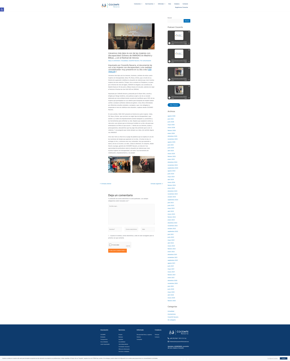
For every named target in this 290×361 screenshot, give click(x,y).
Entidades (102, 337)
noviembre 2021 (172, 257)
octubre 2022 (172, 228)
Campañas (139, 339)
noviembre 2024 (173, 165)
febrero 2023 (172, 217)
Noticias (139, 337)
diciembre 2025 (172, 136)
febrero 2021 (171, 274)
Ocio (169, 4)
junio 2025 (171, 148)
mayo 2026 (171, 124)
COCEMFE (102, 334)
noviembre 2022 (173, 225)
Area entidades (104, 341)
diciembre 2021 (172, 254)
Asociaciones (172, 314)
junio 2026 (171, 122)
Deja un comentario (114, 60)
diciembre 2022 (172, 223)
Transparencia (103, 339)
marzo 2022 (171, 246)
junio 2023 (171, 205)
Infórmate (161, 4)
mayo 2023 (171, 208)
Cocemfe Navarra (134, 60)
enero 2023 (171, 220)
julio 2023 (171, 202)
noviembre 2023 (173, 194)
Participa (157, 334)
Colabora (176, 4)
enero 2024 (171, 188)
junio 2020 (171, 289)
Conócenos (137, 4)
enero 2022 (171, 251)
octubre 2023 (172, 197)
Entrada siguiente (157, 183)
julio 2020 (171, 286)
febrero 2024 (172, 185)
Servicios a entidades (124, 351)
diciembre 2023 (172, 191)
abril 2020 (171, 295)
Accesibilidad (122, 341)
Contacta (157, 337)
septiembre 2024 (173, 168)
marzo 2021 (171, 272)
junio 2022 (171, 237)
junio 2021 (171, 266)
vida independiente (123, 344)
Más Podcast (174, 105)
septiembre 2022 (173, 231)
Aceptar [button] (283, 358)
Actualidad (124, 60)
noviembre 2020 (173, 283)
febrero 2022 (172, 249)
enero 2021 (171, 277)
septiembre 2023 (173, 199)
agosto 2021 (171, 263)
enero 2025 (171, 159)
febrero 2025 (172, 156)
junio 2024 (171, 173)
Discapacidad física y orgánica (144, 334)
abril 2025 (171, 150)
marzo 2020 (171, 298)
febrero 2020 (172, 300)
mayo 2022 (171, 240)
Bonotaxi (121, 337)
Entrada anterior (105, 183)
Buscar (170, 18)
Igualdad (121, 339)
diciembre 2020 (172, 280)
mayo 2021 (171, 269)
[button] (2, 9)
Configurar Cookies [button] (272, 358)
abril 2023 (171, 211)
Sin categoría (172, 320)
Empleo (120, 334)
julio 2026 (171, 119)
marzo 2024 (171, 182)
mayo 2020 (171, 292)
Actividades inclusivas (124, 346)
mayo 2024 (171, 176)
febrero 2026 (172, 130)
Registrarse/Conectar (181, 7)
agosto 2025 (171, 142)
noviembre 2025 (173, 139)
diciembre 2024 (172, 162)
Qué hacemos (149, 4)
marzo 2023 (171, 214)
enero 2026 (171, 133)
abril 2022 (171, 243)
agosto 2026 (171, 116)
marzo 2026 (171, 127)
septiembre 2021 (173, 260)
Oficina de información (124, 349)
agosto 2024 (171, 171)
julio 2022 (171, 234)
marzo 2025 (171, 153)
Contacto (185, 4)
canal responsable (105, 344)
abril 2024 (171, 179)
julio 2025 (171, 145)
